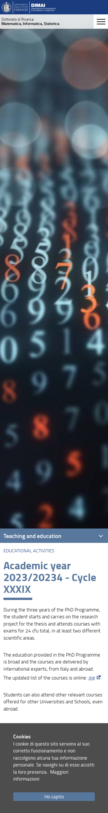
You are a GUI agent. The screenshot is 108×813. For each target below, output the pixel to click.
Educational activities (28, 550)
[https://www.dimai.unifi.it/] (28, 7)
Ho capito (54, 796)
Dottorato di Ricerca (30, 21)
